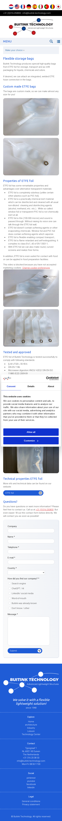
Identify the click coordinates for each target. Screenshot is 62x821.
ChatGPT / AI (18, 588)
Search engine (19, 583)
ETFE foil (9, 493)
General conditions (31, 801)
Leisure (31, 731)
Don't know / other (20, 608)
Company (12, 526)
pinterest (31, 778)
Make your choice (15, 50)
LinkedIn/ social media (22, 593)
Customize (29, 440)
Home (31, 721)
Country (12, 568)
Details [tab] (31, 386)
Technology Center (31, 734)
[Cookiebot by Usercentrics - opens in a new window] (46, 378)
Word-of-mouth (19, 598)
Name (11, 536)
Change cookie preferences (36, 268)
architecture (31, 724)
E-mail (11, 557)
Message (13, 614)
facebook (31, 784)
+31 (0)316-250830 (12, 13)
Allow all (31, 432)
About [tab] (51, 386)
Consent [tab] (11, 386)
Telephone (13, 547)
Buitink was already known (24, 603)
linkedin (31, 787)
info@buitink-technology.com (36, 13)
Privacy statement (31, 804)
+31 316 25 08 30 (31, 757)
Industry (31, 728)
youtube (31, 781)
